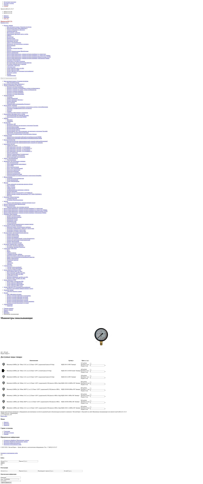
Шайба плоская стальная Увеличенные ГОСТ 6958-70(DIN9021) (24, 194)
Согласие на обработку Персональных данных (16, 440)
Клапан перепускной (12, 234)
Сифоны (9, 261)
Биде (8, 250)
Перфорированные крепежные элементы (18, 190)
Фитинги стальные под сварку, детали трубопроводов (21, 89)
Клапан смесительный (13, 241)
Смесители (10, 262)
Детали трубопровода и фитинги (16, 29)
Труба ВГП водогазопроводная (15, 178)
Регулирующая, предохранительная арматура (19, 62)
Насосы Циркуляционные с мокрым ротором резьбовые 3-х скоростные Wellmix (28, 55)
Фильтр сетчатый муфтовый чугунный (17, 298)
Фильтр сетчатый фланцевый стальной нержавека (20, 301)
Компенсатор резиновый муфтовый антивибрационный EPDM (24, 137)
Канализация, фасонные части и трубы (17, 34)
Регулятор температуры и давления (16, 64)
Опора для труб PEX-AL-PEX (15, 274)
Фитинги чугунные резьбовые (15, 92)
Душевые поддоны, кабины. (14, 254)
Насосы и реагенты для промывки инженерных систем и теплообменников (27, 107)
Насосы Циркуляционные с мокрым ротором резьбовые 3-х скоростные (26, 54)
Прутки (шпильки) (12, 191)
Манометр (10, 119)
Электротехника (11, 75)
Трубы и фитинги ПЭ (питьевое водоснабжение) (20, 71)
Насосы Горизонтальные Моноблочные (17, 51)
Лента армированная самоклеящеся (16, 164)
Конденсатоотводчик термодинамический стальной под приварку (25, 142)
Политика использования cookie (12, 444)
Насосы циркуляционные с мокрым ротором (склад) (21, 202)
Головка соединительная (13, 215)
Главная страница (8, 308)
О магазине (7, 431)
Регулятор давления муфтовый (15, 245)
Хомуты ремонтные (12, 152)
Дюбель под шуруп (12, 145)
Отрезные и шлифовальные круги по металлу (19, 108)
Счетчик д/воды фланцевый (14, 268)
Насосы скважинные (12, 52)
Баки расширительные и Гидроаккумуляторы (19, 27)
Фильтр (9, 74)
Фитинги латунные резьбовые (15, 87)
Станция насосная (12, 198)
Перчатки (9, 109)
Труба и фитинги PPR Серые (15, 285)
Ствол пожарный (11, 222)
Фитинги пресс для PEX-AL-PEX (16, 278)
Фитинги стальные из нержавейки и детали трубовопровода (23, 88)
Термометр (10, 121)
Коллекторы (10, 37)
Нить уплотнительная (13, 167)
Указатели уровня (12, 72)
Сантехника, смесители (13, 65)
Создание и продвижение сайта (9, 453)
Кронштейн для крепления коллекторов (18, 132)
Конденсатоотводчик (12, 39)
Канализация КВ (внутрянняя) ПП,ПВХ (18, 115)
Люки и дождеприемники (14, 42)
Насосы (9, 49)
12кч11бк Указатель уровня (14, 291)
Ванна (8, 251)
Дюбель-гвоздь (11, 188)
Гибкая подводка (11, 252)
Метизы (9, 47)
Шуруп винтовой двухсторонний (16, 157)
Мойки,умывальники (13, 258)
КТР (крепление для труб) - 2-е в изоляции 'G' (19, 151)
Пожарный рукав (11, 221)
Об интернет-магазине (10, 2)
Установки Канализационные (15, 200)
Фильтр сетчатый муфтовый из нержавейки (19, 295)
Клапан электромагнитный (14, 242)
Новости (6, 15)
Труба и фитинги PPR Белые (15, 283)
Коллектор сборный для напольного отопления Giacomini (22, 125)
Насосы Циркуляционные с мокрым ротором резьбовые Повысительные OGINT (29, 57)
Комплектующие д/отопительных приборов (19, 227)
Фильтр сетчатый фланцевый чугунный (18, 303)
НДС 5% (6, 18)
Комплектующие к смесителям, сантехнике (18, 255)
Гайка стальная (11, 187)
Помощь (6, 4)
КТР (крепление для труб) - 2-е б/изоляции (18, 150)
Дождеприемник (11, 160)
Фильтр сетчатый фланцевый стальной (17, 300)
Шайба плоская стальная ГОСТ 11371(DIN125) (19, 192)
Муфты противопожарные (14, 217)
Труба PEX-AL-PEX (12, 275)
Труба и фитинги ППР (13, 69)
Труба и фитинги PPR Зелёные (15, 284)
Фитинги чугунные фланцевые (15, 94)
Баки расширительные (13, 82)
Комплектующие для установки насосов (18, 207)
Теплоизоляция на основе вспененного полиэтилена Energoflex (24, 175)
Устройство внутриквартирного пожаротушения (20, 224)
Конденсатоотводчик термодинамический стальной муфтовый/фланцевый (27, 141)
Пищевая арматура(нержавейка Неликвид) (18, 104)
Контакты (6, 17)
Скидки (6, 6)
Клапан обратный (12, 101)
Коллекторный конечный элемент (16, 128)
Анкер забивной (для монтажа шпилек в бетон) (20, 184)
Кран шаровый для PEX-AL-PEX (16, 273)
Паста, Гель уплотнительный (15, 168)
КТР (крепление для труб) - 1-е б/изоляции (18, 147)
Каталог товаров (8, 25)
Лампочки (10, 305)
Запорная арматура (12, 31)
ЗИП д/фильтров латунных (14, 294)
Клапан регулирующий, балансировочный (18, 240)
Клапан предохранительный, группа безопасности (20, 238)
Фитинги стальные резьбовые (15, 91)
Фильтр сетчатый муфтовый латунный (17, 297)
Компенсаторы (11, 38)
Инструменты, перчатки (13, 32)
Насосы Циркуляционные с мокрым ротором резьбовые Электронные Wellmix (28, 58)
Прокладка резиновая (13, 171)
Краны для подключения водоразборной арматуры (20, 257)
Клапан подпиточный (13, 235)
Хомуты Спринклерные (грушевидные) (17, 154)
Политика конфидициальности (12, 443)
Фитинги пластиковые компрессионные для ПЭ (20, 288)
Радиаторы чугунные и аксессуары (16, 231)
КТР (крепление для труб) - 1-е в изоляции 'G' (19, 148)
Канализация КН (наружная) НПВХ (17, 117)
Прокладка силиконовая (13, 172)
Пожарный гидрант (12, 220)
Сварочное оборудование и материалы (17, 112)
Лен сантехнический (12, 162)
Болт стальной (11, 185)
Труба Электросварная (13, 181)
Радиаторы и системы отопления (16, 61)
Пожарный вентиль (12, 218)
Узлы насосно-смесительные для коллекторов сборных (22, 134)
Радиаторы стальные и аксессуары (16, 230)
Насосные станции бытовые (14, 48)
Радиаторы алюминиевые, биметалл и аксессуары (20, 228)
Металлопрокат (11, 45)
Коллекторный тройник (13, 129)
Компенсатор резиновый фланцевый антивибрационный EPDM (24, 138)
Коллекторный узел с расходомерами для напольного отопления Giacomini (27, 131)
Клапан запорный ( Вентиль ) (15, 99)
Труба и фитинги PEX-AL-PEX (15, 68)
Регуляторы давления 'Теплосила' (16, 247)
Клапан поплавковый (13, 237)
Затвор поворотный (12, 98)
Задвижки (9, 97)
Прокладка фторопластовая (14, 174)
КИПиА (9, 35)
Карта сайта (4, 416)
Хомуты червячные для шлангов (16, 155)
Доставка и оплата (9, 3)
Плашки (9, 111)
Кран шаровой (11, 102)
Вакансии (6, 425)
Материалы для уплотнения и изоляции (18, 44)
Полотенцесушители (12, 260)
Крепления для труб (12, 41)
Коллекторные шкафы (13, 127)
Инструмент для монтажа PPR (15, 281)
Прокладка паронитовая (13, 170)
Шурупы (9, 195)
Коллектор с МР (11, 124)
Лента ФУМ (10, 165)
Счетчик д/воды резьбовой (14, 267)
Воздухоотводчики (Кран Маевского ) (17, 28)
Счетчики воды (11, 67)
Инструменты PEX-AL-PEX (14, 271)
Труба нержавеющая (12, 180)
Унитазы (9, 264)
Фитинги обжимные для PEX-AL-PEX (17, 277)
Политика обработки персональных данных (16, 441)
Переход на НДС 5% (6, 21)
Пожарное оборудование (13, 59)
